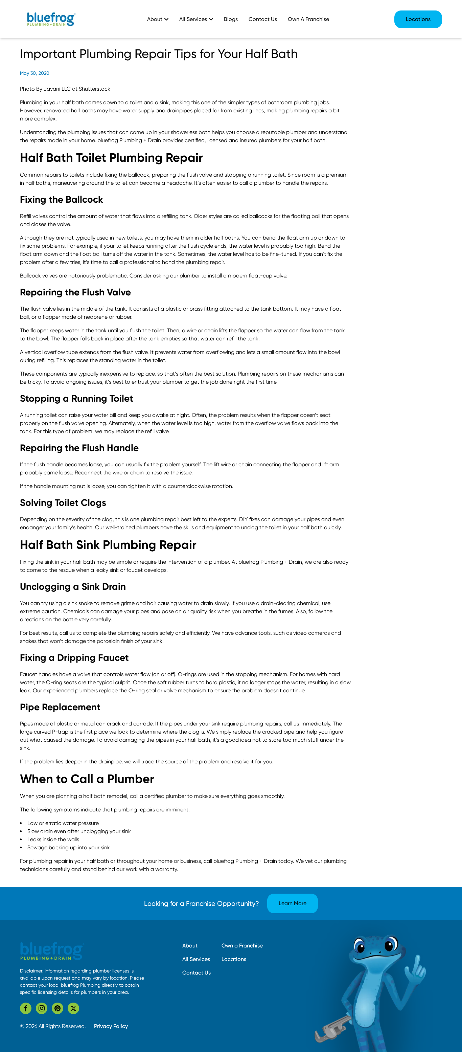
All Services (196, 959)
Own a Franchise (242, 945)
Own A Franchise (308, 19)
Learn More (292, 903)
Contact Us (263, 19)
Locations (418, 19)
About (190, 945)
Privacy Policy (111, 1026)
